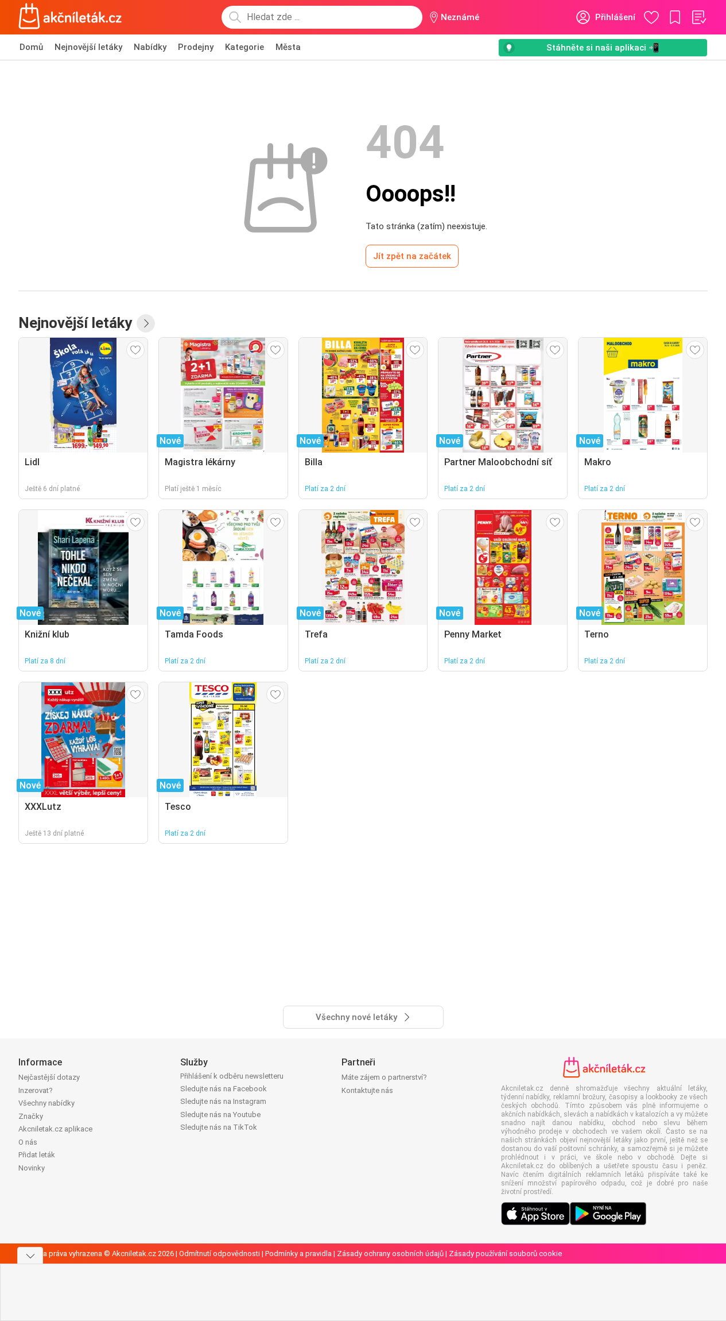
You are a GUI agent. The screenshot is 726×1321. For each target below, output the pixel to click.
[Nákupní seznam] (698, 17)
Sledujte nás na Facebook (223, 1088)
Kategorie (244, 47)
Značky (30, 1116)
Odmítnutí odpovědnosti (219, 1253)
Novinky (31, 1168)
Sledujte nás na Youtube (220, 1114)
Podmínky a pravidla (298, 1253)
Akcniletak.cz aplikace (55, 1129)
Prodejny (195, 47)
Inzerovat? (35, 1090)
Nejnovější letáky (88, 47)
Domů (31, 47)
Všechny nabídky (46, 1103)
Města (288, 47)
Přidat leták (36, 1154)
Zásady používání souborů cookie (505, 1253)
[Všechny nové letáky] (146, 323)
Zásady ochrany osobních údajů (390, 1253)
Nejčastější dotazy (49, 1077)
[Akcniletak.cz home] (70, 17)
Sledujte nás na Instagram (223, 1101)
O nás (27, 1142)
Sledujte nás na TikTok (218, 1127)
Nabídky (150, 47)
